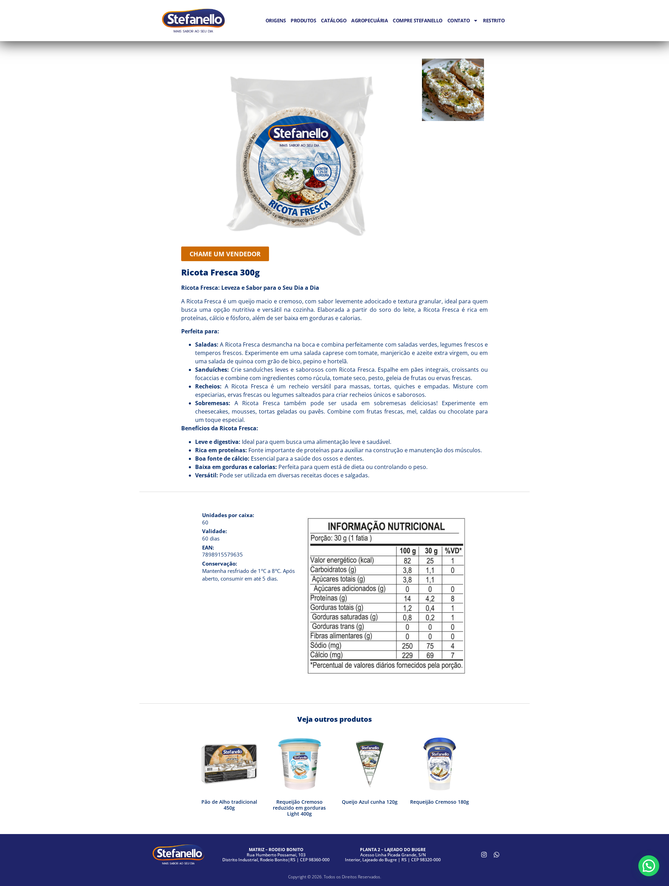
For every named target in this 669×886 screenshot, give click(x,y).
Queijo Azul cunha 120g (370, 801)
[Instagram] (484, 854)
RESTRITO (494, 20)
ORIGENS (276, 20)
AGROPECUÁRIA (369, 20)
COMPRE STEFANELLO (418, 20)
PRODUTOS (303, 20)
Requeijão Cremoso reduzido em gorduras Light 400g (299, 807)
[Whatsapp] (496, 854)
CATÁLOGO (333, 20)
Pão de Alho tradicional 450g (229, 804)
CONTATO (458, 20)
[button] (648, 865)
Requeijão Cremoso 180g (439, 801)
